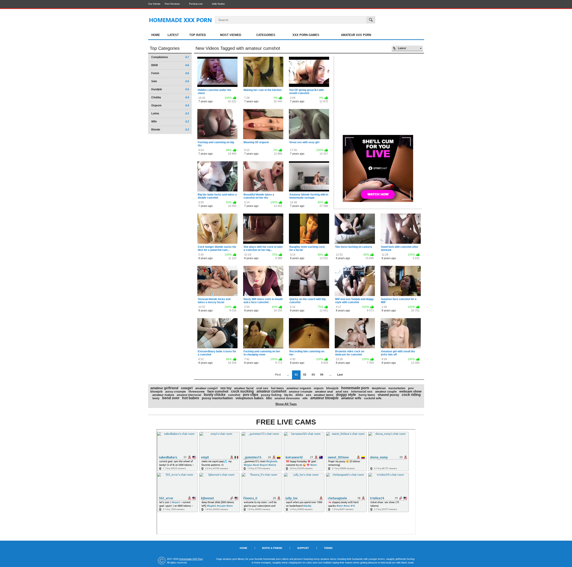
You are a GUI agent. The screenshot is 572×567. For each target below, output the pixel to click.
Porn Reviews (172, 3)
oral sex (262, 388)
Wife (170, 121)
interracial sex (361, 391)
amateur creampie (300, 391)
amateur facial (244, 388)
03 (313, 374)
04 (321, 374)
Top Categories (165, 48)
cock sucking (242, 391)
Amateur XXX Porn (356, 35)
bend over (170, 398)
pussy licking (271, 395)
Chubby (170, 97)
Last (340, 374)
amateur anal (324, 391)
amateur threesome (287, 398)
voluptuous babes (249, 398)
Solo (170, 81)
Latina (170, 113)
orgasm (319, 388)
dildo (299, 395)
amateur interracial (189, 395)
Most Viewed (230, 35)
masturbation (396, 388)
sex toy (225, 388)
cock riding (411, 395)
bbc (269, 398)
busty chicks (214, 395)
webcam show (410, 391)
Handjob (170, 89)
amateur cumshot (271, 391)
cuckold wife (372, 398)
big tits (288, 395)
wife (305, 398)
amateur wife (351, 398)
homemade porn (355, 388)
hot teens (277, 388)
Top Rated (197, 35)
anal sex (342, 391)
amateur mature (163, 395)
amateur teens (323, 395)
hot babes (190, 398)
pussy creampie (175, 391)
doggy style (346, 395)
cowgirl (187, 388)
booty (156, 398)
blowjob (332, 388)
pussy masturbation (217, 398)
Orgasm (170, 105)
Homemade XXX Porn (191, 559)
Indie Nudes (218, 3)
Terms (328, 548)
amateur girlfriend (164, 388)
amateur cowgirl (206, 388)
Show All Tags (286, 404)
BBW (170, 65)
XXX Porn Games (305, 35)
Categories (265, 35)
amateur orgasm (298, 388)
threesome (197, 391)
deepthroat (379, 388)
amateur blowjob (324, 398)
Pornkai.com (196, 3)
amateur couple (386, 391)
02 (304, 374)
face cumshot (217, 391)
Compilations (170, 57)
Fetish (170, 73)
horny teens (367, 395)
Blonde (170, 129)
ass (308, 395)
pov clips (250, 395)
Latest (173, 35)
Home (155, 35)
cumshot (234, 395)
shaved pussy (388, 395)
